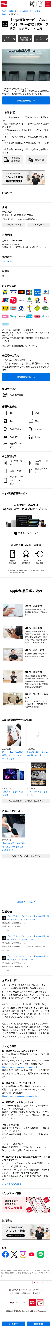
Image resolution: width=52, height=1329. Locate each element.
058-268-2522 (8, 261)
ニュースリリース (35, 1290)
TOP (4, 11)
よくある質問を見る (11, 1183)
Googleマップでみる (26, 902)
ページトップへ (43, 1282)
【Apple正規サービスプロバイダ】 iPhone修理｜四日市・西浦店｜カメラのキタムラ (28, 918)
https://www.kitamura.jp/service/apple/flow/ (20, 1096)
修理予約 (38, 1324)
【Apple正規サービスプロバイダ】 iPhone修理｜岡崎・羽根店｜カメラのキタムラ (28, 958)
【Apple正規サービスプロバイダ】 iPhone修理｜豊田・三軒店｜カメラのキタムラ (28, 938)
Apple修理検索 (26, 11)
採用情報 (26, 1293)
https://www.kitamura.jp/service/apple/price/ (20, 1067)
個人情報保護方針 (17, 1290)
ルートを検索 (38, 225)
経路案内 (13, 1324)
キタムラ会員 (40, 2)
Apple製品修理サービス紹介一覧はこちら (26, 801)
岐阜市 (5, 14)
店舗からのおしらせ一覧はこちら (26, 856)
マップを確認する (13, 225)
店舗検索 (32, 2)
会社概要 (15, 1293)
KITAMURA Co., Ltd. (20, 1311)
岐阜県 (37, 11)
